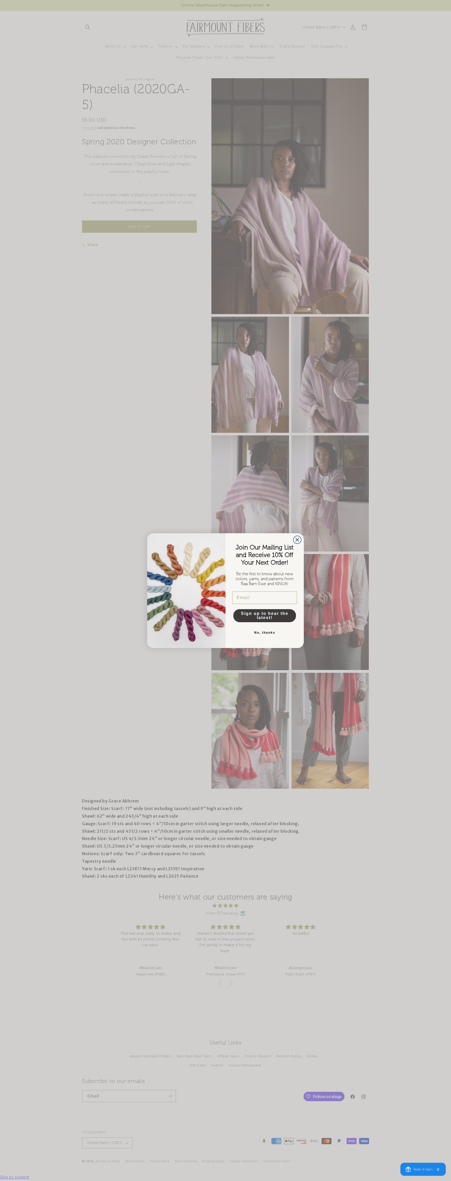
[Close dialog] (297, 540)
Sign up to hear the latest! (264, 615)
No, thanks (264, 632)
